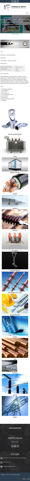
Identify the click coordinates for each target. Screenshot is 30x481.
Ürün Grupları (10, 31)
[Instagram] (18, 1)
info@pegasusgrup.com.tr (9, 466)
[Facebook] (12, 1)
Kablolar (18, 31)
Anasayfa (3, 31)
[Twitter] (15, 1)
